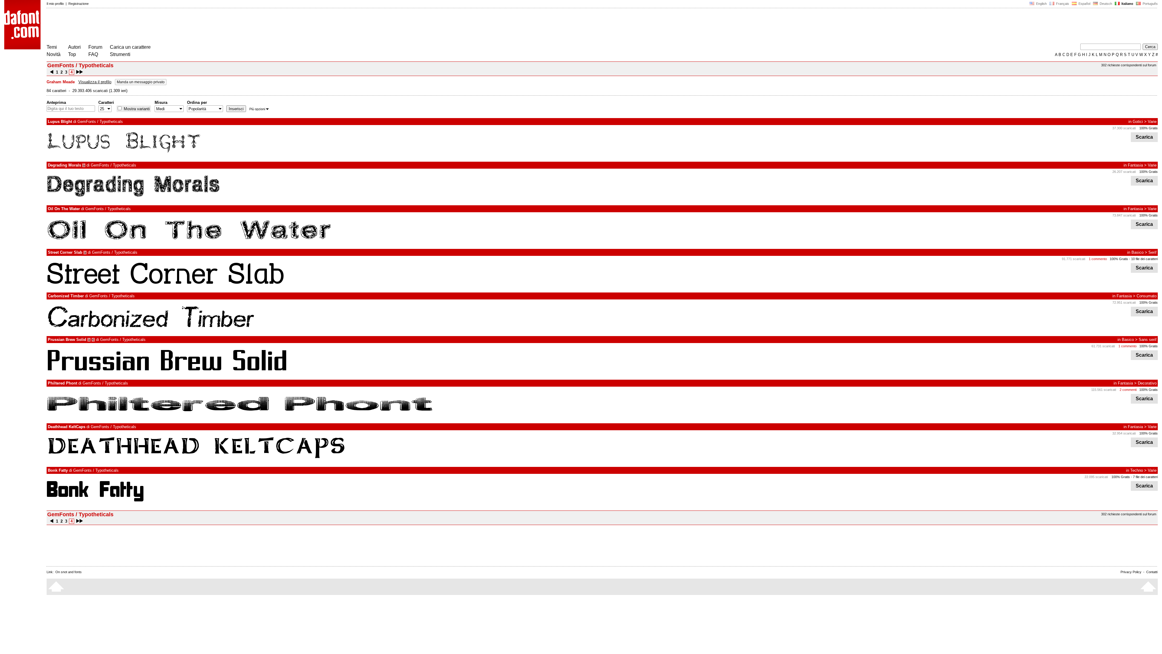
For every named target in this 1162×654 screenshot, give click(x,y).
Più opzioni (257, 109)
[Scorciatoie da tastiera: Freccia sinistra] (51, 72)
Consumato (1147, 296)
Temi (52, 47)
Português (1149, 3)
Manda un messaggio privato (141, 82)
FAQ (93, 54)
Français (1062, 3)
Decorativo (1147, 383)
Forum (95, 47)
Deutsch (1105, 3)
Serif (1152, 252)
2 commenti (1128, 389)
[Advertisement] (157, 26)
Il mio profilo (55, 3)
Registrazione (78, 3)
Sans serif (1148, 339)
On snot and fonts (68, 572)
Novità (54, 54)
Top (72, 54)
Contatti (1151, 572)
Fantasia (1135, 165)
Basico (1137, 252)
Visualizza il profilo (94, 82)
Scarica (1144, 137)
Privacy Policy (1131, 572)
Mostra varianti (136, 109)
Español (1084, 3)
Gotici (1138, 121)
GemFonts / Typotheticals (100, 121)
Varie (1152, 121)
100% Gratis (1148, 128)
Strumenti (120, 54)
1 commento (1098, 259)
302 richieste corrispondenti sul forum (1128, 65)
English (1041, 3)
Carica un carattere (130, 47)
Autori (74, 47)
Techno (1136, 470)
